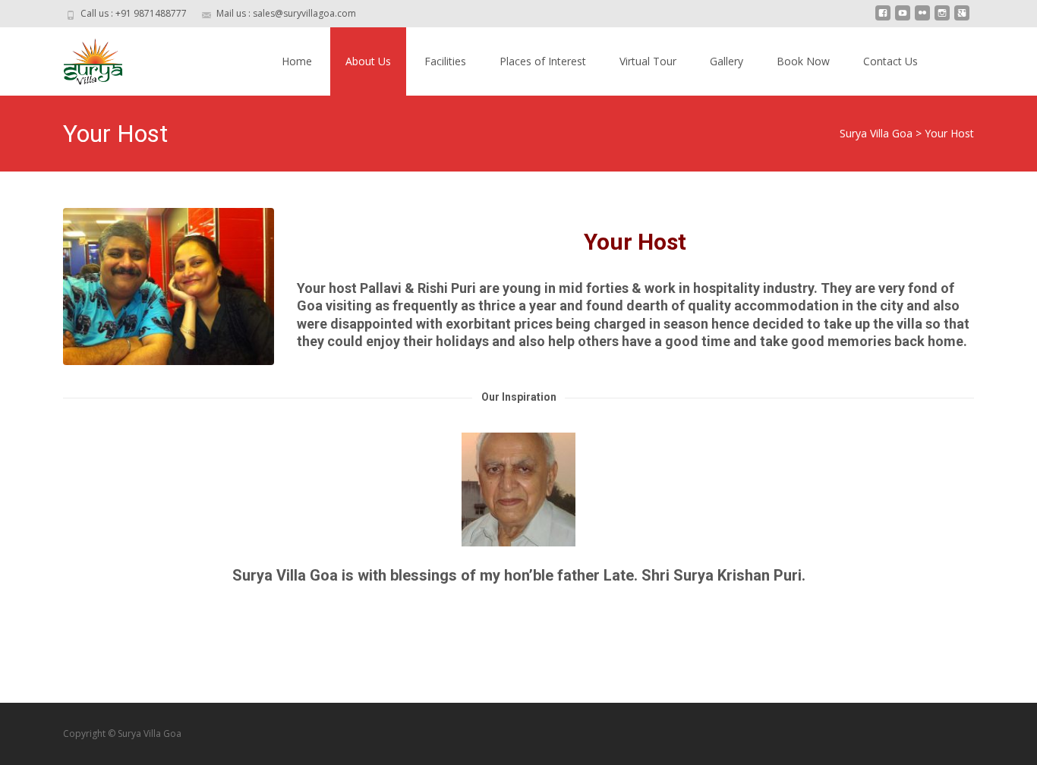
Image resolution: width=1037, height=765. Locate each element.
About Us (368, 61)
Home (297, 61)
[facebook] (882, 18)
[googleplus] (961, 18)
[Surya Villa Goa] (82, 57)
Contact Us (890, 61)
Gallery (726, 61)
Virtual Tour (647, 61)
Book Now (803, 61)
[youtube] (902, 18)
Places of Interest (543, 61)
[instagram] (942, 18)
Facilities (445, 61)
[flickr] (922, 18)
